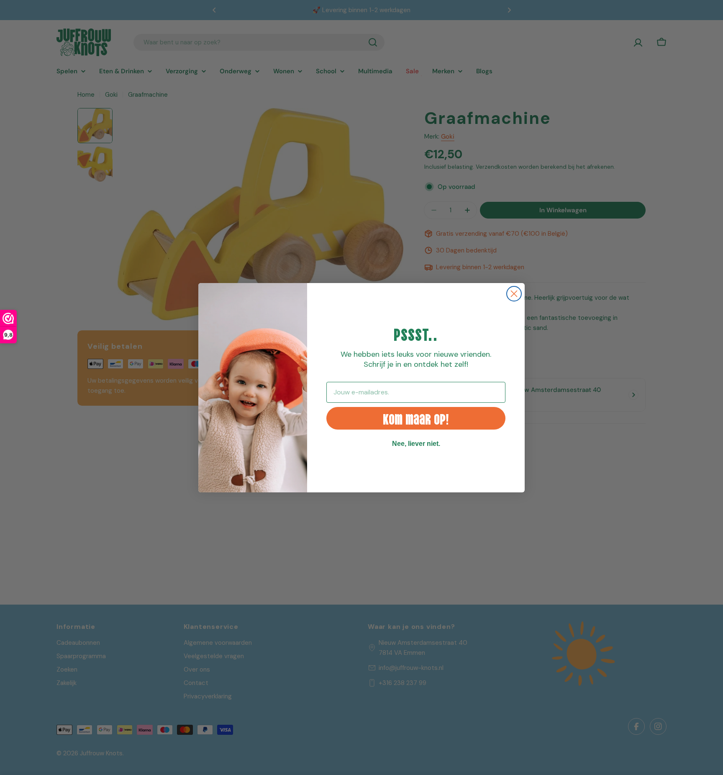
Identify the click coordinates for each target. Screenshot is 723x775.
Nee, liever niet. (416, 443)
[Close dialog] (514, 293)
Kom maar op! (416, 418)
